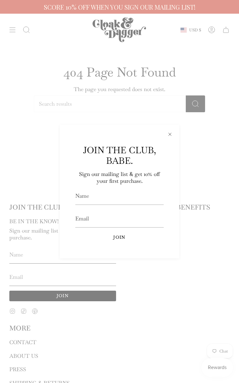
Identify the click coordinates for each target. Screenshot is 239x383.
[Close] (170, 134)
